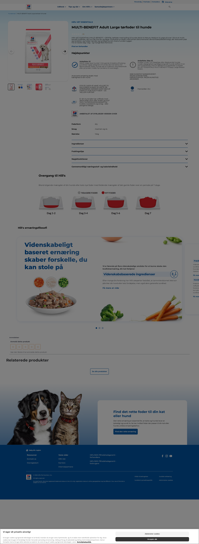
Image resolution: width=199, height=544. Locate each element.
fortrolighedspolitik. (84, 542)
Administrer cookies (152, 534)
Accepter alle (152, 539)
